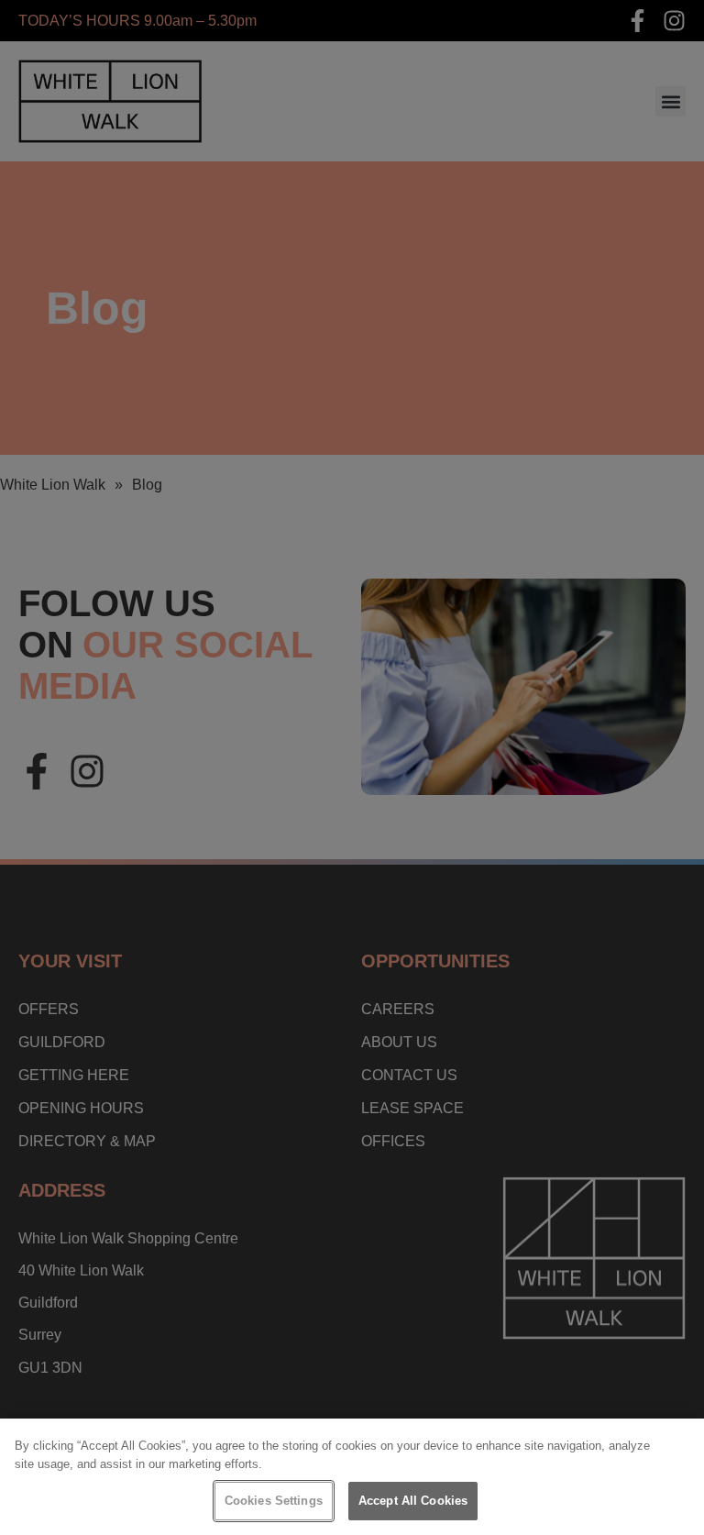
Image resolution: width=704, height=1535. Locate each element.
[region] (352, 1477)
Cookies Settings (274, 1500)
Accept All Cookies (413, 1500)
